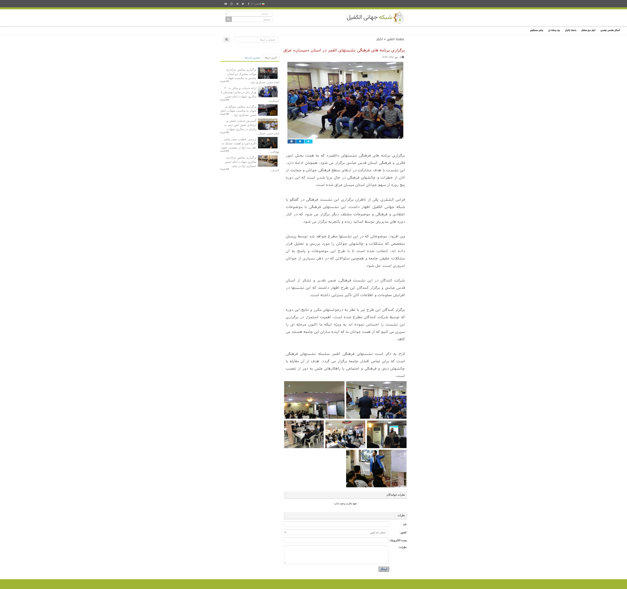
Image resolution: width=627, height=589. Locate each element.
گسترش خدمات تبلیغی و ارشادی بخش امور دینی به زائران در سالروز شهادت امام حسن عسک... (251, 126)
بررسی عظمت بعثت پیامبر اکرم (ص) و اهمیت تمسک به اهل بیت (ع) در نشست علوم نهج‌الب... (250, 145)
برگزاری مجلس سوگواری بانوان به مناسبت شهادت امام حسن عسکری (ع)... (238, 110)
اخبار (380, 39)
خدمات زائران (570, 30)
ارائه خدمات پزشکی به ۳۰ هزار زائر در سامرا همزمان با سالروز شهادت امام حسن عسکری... (250, 94)
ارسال (383, 569)
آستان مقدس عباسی (610, 30)
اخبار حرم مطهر (588, 30)
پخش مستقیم (536, 30)
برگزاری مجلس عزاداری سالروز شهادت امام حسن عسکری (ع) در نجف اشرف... (252, 163)
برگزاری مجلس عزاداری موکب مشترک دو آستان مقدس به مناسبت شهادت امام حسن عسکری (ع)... (252, 75)
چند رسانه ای (554, 30)
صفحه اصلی (395, 39)
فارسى (258, 3)
